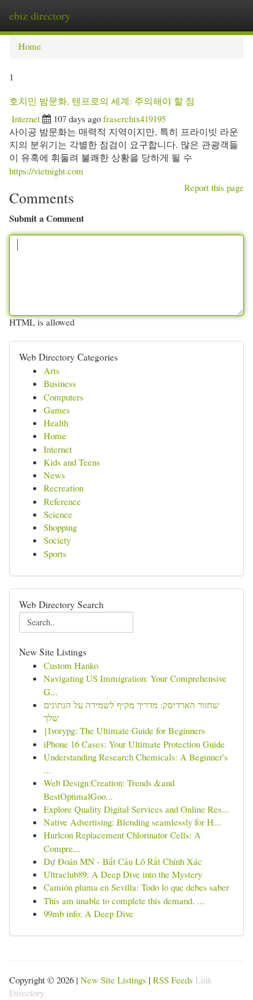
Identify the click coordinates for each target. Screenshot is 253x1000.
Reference (62, 501)
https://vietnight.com (46, 171)
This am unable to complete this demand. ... (124, 900)
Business (60, 383)
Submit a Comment (46, 218)
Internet (26, 118)
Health (56, 422)
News (54, 475)
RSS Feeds (173, 980)
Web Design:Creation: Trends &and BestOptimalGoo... (109, 789)
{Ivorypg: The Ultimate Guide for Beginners (124, 730)
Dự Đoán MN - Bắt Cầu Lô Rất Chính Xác (123, 861)
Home (29, 46)
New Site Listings (113, 980)
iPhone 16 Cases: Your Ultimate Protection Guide (134, 744)
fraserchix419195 (134, 118)
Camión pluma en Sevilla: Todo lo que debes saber (136, 887)
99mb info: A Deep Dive (88, 913)
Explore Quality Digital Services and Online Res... (136, 809)
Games (57, 410)
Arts (52, 370)
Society (57, 540)
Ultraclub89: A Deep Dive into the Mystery (123, 874)
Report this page (214, 187)
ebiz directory (40, 15)
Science (58, 514)
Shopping (60, 527)
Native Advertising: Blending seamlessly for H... (132, 822)
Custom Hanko (71, 665)
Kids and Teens (72, 462)
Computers (64, 397)
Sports (55, 553)
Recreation (64, 488)
